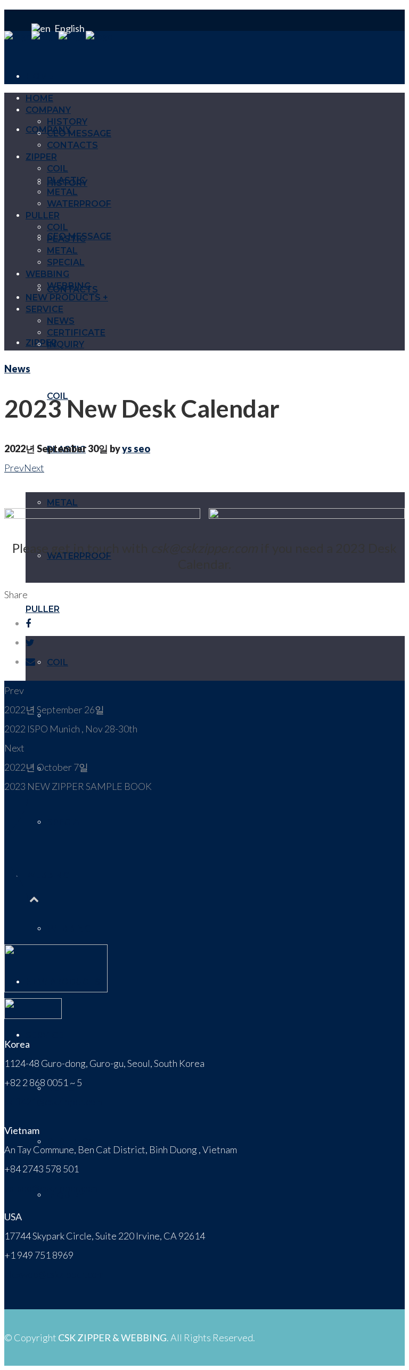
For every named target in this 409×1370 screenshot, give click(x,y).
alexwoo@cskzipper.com (54, 1274)
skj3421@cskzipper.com (53, 1101)
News (17, 368)
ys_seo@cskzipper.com (50, 1188)
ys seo (136, 448)
